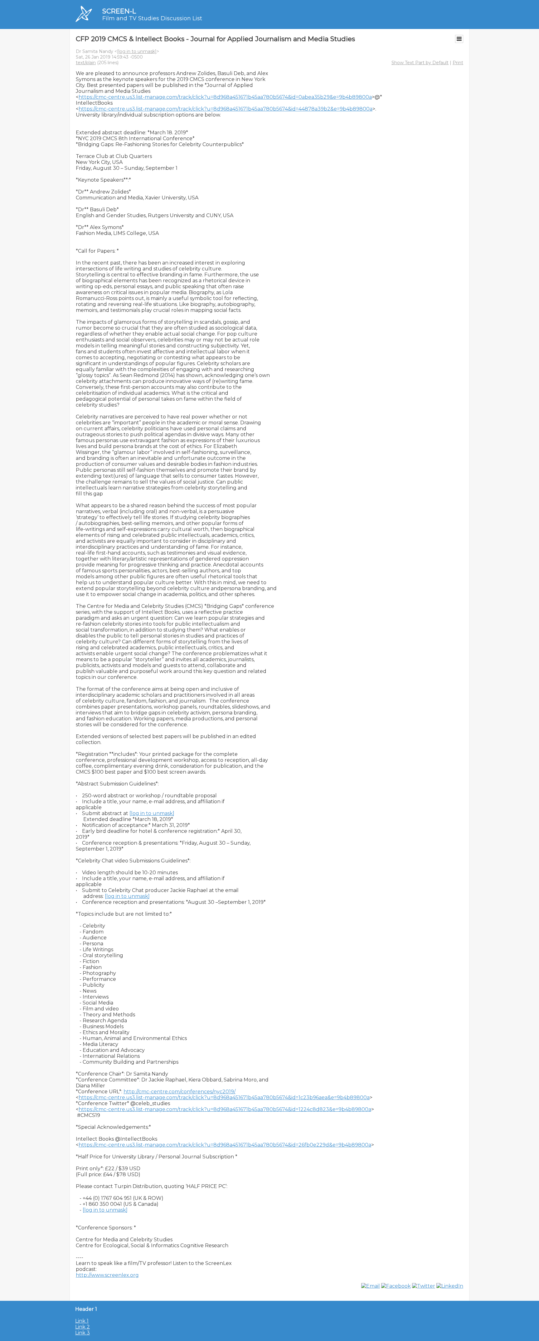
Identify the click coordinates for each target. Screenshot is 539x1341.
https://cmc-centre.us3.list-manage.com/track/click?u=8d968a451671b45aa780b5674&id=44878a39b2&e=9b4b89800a (225, 109)
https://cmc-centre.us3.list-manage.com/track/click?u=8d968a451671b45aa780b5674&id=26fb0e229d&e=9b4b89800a (225, 1145)
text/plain (86, 62)
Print (458, 62)
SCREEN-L (119, 11)
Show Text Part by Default (420, 62)
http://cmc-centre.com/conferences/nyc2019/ (180, 1092)
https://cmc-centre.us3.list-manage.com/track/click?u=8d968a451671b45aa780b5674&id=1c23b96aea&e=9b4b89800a (224, 1097)
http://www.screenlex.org (107, 1275)
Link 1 (82, 1321)
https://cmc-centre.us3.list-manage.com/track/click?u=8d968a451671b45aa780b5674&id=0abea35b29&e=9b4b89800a (225, 97)
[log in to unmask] (137, 51)
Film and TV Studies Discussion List (152, 18)
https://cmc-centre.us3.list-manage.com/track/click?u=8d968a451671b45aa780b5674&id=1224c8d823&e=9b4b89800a (225, 1109)
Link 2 (82, 1327)
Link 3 (82, 1333)
